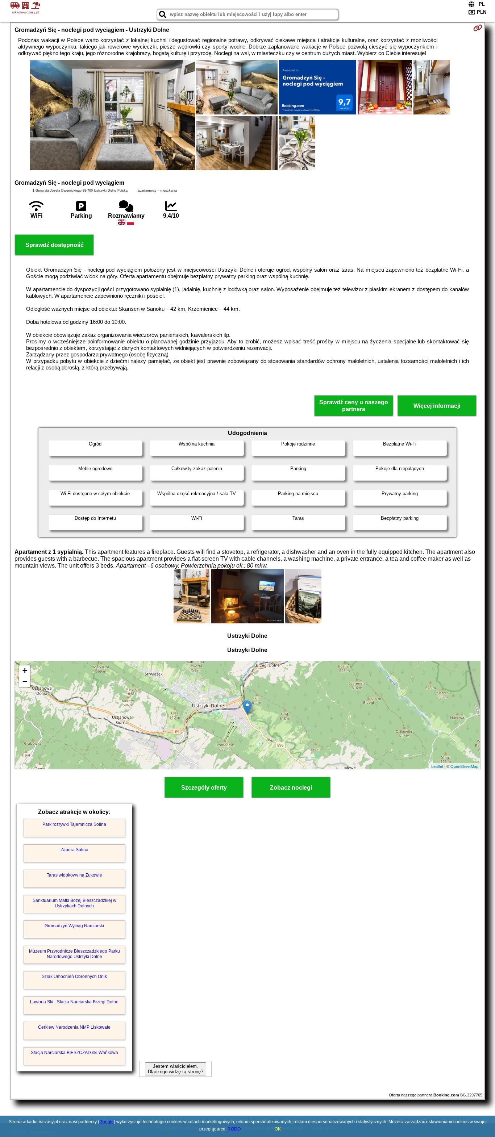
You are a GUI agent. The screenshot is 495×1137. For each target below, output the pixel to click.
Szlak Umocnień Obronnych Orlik (74, 976)
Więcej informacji (436, 406)
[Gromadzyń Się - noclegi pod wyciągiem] (112, 116)
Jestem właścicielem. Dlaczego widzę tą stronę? (175, 1068)
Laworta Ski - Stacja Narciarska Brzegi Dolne (74, 1001)
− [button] (24, 681)
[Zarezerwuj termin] (477, 28)
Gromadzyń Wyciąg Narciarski (74, 925)
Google (106, 1121)
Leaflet (437, 766)
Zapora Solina (74, 849)
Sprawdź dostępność (54, 245)
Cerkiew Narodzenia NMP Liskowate (74, 1027)
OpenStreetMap (464, 766)
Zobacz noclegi (291, 788)
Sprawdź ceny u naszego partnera (353, 405)
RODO (234, 1129)
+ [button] (24, 670)
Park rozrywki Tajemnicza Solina (74, 824)
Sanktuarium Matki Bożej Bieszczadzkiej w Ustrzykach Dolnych (74, 903)
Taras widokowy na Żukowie (74, 875)
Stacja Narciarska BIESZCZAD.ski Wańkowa (74, 1052)
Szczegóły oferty (204, 788)
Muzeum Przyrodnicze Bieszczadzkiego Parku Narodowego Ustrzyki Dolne (74, 954)
